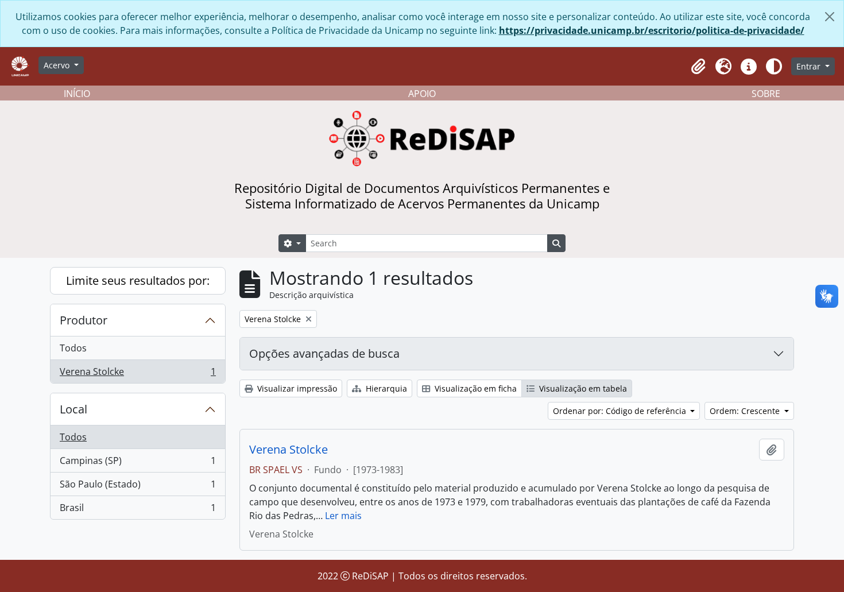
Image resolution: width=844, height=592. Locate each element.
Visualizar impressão (296, 388)
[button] (698, 66)
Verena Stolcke (137, 374)
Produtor (83, 320)
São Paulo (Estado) (137, 487)
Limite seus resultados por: (138, 280)
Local (73, 409)
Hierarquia (385, 388)
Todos (73, 348)
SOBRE (766, 93)
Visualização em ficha (474, 388)
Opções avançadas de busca (324, 353)
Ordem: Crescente (746, 410)
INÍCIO (77, 93)
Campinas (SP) (137, 463)
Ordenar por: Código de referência (620, 410)
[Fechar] (829, 17)
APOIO (422, 93)
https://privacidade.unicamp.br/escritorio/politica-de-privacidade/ (651, 30)
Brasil (137, 510)
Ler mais (343, 515)
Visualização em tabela (582, 388)
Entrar (809, 66)
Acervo (58, 65)
